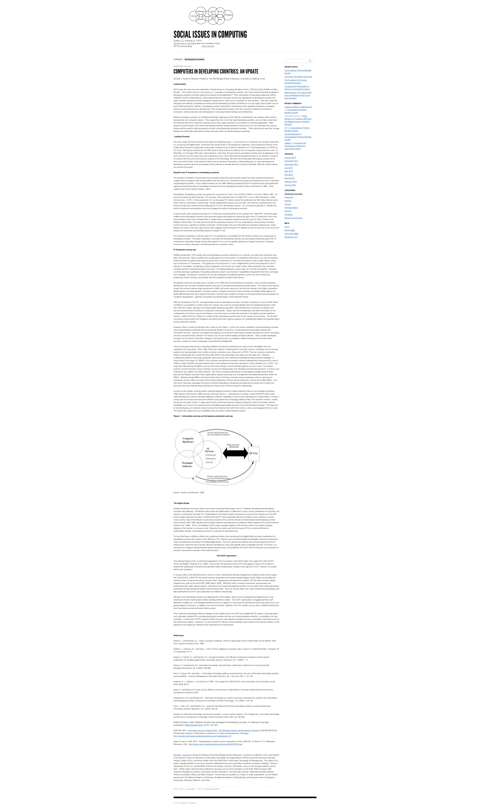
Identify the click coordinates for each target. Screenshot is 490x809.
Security (288, 211)
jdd (182, 789)
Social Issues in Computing (210, 34)
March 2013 (290, 178)
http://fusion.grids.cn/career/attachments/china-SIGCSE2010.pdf (215, 744)
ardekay (288, 143)
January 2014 (290, 157)
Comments (291, 233)
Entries (290, 230)
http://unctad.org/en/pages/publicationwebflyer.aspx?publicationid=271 (202, 736)
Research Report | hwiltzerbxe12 (298, 106)
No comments (190, 789)
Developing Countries (211, 789)
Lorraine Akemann (292, 134)
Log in (287, 226)
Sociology (289, 214)
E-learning (289, 197)
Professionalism (291, 207)
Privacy (288, 204)
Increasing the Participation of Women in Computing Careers (297, 87)
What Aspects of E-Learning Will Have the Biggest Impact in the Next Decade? (298, 95)
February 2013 (291, 181)
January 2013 (290, 185)
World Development (194, 725)
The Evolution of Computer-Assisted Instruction (296, 81)
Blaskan (183, 803)
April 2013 (289, 174)
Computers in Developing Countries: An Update (216, 71)
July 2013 (289, 167)
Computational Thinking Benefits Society (296, 111)
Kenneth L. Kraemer (182, 754)
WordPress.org (291, 237)
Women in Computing (294, 217)
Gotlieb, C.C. (179, 40)
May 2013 (289, 171)
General (288, 200)
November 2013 (291, 164)
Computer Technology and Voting (298, 76)
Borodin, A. (191, 40)
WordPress (192, 803)
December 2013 (291, 161)
